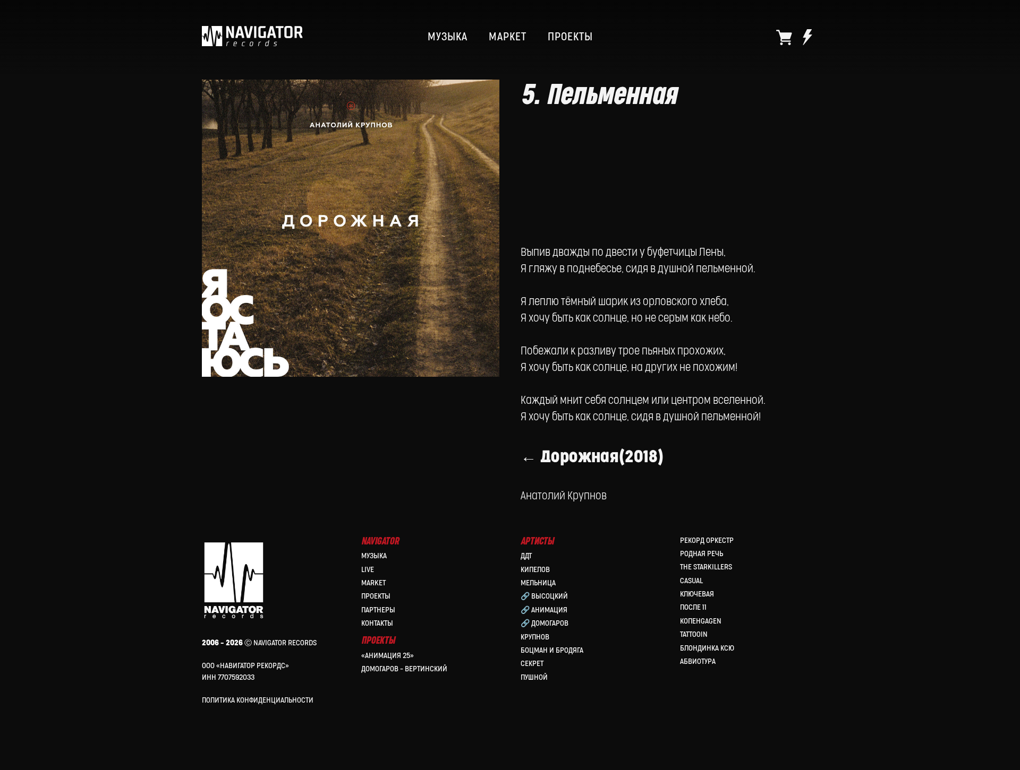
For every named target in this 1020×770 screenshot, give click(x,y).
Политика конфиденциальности (257, 700)
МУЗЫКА (448, 37)
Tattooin (694, 634)
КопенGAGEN (700, 621)
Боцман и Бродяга (552, 650)
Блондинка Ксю (707, 648)
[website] (784, 37)
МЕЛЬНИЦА (538, 583)
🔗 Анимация (544, 610)
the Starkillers (706, 567)
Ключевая (697, 594)
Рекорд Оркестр (707, 540)
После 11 (693, 607)
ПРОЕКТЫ (570, 37)
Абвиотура (698, 661)
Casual (691, 581)
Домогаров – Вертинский (404, 669)
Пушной (534, 677)
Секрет (532, 664)
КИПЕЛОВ (535, 570)
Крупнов (535, 637)
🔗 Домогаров (544, 623)
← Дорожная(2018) (592, 457)
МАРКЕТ (507, 37)
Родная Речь (701, 554)
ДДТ (526, 556)
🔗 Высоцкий (544, 596)
